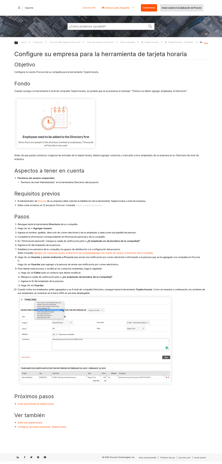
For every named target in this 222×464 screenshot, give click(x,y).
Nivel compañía (128, 42)
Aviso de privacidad (147, 457)
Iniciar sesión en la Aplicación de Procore (181, 8)
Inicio (24, 42)
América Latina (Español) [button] (117, 7)
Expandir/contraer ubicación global (206, 42)
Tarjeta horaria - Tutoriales (180, 42)
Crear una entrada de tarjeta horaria (36, 403)
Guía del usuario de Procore (100, 42)
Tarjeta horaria (151, 42)
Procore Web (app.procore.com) (65, 42)
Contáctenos (149, 7)
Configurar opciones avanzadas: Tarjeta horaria (42, 426)
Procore (42, 201)
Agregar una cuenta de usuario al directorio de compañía (63, 252)
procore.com (89, 7)
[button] (150, 26)
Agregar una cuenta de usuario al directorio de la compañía (122, 252)
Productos (38, 42)
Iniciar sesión (200, 457)
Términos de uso (167, 457)
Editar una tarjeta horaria (30, 422)
